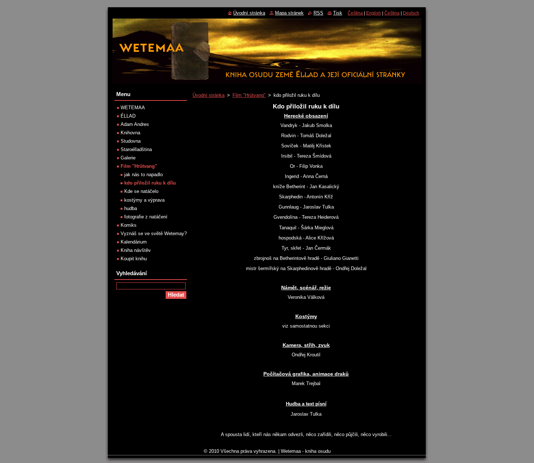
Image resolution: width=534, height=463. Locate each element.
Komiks (129, 225)
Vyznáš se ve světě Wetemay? (154, 233)
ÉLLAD (128, 116)
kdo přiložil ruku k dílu (150, 183)
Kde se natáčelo (141, 191)
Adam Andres (135, 124)
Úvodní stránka (208, 95)
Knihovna (130, 132)
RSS (318, 13)
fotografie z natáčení (145, 216)
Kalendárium (134, 242)
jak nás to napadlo (143, 174)
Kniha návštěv (136, 250)
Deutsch (411, 13)
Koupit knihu (134, 258)
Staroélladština (136, 149)
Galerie (128, 158)
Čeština (355, 13)
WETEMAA (133, 107)
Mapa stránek (289, 13)
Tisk (337, 13)
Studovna (131, 141)
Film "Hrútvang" (249, 95)
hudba (130, 208)
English (373, 13)
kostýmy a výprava (144, 200)
